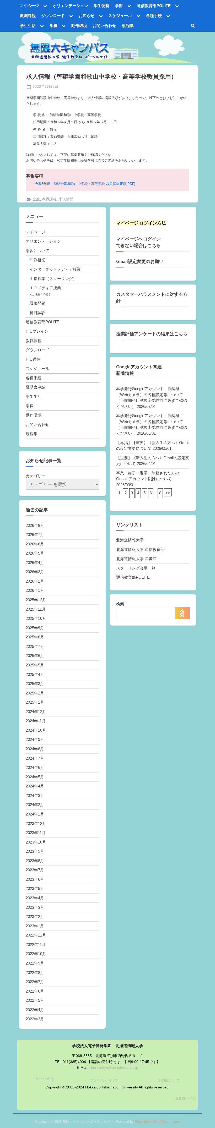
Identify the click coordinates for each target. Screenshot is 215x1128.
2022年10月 (36, 953)
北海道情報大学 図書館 (136, 558)
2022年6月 (35, 991)
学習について (37, 250)
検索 (120, 603)
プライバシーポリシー (106, 1080)
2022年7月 (35, 981)
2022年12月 (36, 935)
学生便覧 (101, 5)
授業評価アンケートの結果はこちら (151, 333)
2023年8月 (35, 860)
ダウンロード (53, 15)
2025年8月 (35, 637)
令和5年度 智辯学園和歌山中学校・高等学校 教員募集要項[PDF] (85, 184)
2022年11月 (36, 944)
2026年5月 (35, 553)
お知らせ (86, 15)
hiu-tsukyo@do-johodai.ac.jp (114, 1068)
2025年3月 (35, 683)
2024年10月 (36, 730)
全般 (36, 199)
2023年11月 (36, 832)
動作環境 (79, 25)
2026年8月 (35, 525)
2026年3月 (35, 572)
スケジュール (120, 15)
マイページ (29, 5)
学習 (119, 5)
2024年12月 (36, 711)
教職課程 (28, 15)
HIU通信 (33, 359)
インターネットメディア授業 (55, 269)
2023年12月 (36, 823)
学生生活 (28, 25)
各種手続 (154, 15)
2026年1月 (35, 590)
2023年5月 (35, 888)
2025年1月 (35, 702)
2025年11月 (36, 609)
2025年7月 (35, 646)
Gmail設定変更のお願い (140, 261)
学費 (53, 25)
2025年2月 (35, 693)
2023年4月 (35, 898)
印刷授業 (37, 260)
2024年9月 (35, 739)
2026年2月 (35, 581)
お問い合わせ (104, 25)
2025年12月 (36, 600)
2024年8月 (35, 749)
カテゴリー (35, 476)
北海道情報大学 (130, 540)
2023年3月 (35, 907)
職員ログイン (185, 1098)
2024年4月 (35, 786)
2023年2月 (35, 916)
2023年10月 (36, 842)
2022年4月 (35, 1009)
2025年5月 (35, 665)
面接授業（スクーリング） (53, 278)
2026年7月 (35, 534)
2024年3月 (35, 795)
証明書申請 (35, 387)
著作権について (169, 1080)
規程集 (128, 25)
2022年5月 (35, 1000)
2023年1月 (35, 926)
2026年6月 (35, 544)
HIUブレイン (37, 331)
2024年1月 (35, 814)
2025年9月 (35, 628)
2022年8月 (35, 972)
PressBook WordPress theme (157, 1122)
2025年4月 (35, 674)
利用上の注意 (44, 1079)
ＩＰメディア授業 (45, 288)
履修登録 (37, 303)
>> (167, 493)
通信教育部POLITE (154, 5)
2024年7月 (35, 758)
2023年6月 (35, 879)
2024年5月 (35, 777)
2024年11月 (36, 721)
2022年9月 (35, 963)
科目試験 (37, 312)
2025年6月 (35, 655)
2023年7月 (35, 870)
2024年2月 (35, 804)
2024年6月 (35, 767)
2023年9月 (35, 851)
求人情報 (66, 199)
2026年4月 (35, 562)
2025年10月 (36, 618)
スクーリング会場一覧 (135, 568)
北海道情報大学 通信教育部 (140, 549)
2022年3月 (35, 1019)
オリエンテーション (70, 5)
